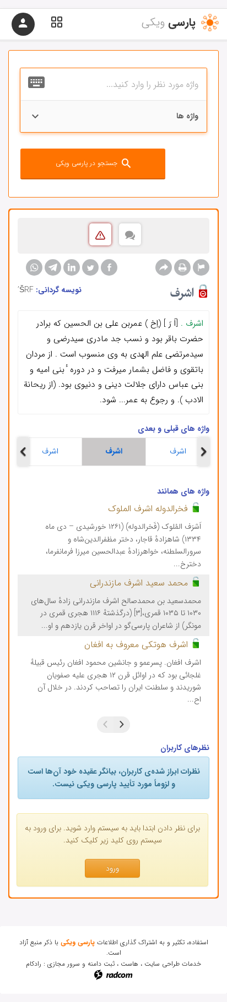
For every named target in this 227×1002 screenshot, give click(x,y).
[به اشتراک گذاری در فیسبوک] (109, 267)
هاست (129, 964)
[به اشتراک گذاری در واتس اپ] (34, 267)
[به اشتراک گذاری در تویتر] (90, 267)
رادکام (33, 964)
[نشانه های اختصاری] (201, 267)
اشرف (50, 451)
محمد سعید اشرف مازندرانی (139, 583)
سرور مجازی (63, 964)
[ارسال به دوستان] (163, 267)
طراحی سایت (162, 964)
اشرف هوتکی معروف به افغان (136, 644)
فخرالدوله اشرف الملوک (148, 509)
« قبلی (122, 724)
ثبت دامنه (101, 964)
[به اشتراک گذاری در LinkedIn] (71, 267)
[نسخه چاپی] (182, 267)
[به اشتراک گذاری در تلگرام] (53, 267)
